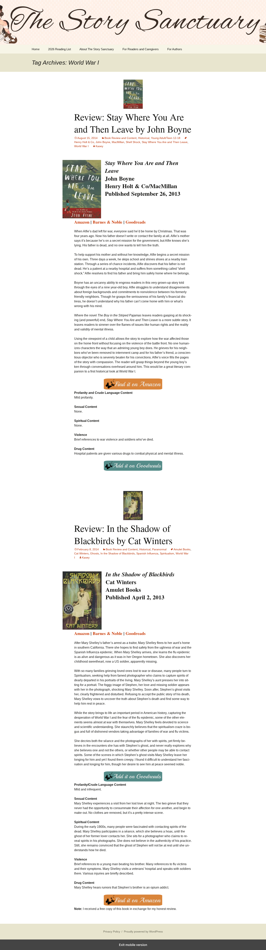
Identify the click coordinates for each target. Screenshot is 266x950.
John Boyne (103, 142)
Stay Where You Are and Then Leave (165, 142)
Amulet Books (182, 549)
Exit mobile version (133, 945)
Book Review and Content (121, 138)
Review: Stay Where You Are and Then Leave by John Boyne (132, 123)
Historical (143, 138)
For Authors (174, 49)
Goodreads (136, 222)
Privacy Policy (111, 931)
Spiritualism (167, 553)
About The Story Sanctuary (96, 49)
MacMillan (118, 142)
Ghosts (94, 553)
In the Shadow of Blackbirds (117, 553)
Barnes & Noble (107, 222)
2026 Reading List (59, 49)
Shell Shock (133, 142)
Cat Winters (81, 553)
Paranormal (159, 549)
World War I (81, 146)
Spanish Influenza (147, 553)
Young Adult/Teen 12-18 (165, 138)
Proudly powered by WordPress (143, 931)
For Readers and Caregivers (140, 49)
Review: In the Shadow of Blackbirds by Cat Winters (123, 534)
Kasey (99, 146)
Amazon (81, 222)
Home (36, 49)
